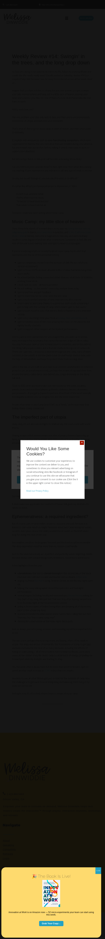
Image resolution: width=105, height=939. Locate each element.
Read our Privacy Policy (37, 491)
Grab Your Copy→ (51, 923)
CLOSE (98, 870)
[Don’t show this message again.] (82, 443)
